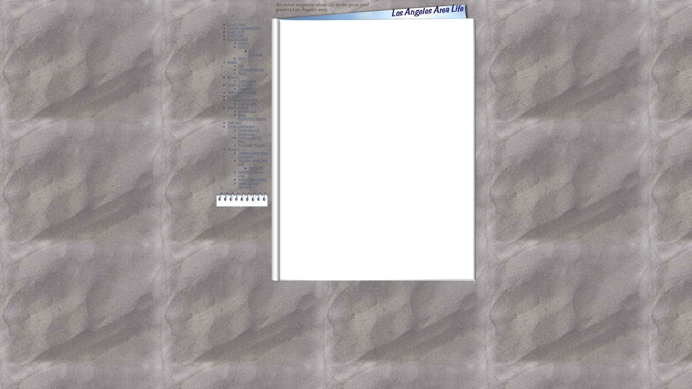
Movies (243, 47)
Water (242, 73)
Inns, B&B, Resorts (251, 145)
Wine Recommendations (252, 117)
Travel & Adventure (241, 126)
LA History (234, 96)
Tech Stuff (234, 123)
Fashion (233, 77)
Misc (241, 58)
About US (256, 168)
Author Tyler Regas (252, 179)
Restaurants (247, 111)
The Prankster (256, 52)
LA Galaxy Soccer (251, 70)
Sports (232, 62)
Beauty (243, 88)
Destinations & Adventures (249, 132)
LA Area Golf (247, 104)
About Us (234, 149)
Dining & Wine (237, 107)
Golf (241, 66)
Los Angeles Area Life (428, 10)
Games (243, 43)
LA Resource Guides (242, 100)
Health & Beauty (239, 85)
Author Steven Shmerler (248, 185)
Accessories (247, 81)
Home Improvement (241, 92)
